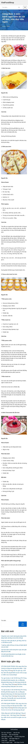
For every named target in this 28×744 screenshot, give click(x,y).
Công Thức (4, 740)
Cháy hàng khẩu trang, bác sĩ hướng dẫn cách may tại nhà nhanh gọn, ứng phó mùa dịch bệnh (13, 698)
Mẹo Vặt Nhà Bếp (13, 734)
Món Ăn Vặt (17, 732)
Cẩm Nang (4, 734)
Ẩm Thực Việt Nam (6, 732)
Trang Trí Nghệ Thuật (6, 742)
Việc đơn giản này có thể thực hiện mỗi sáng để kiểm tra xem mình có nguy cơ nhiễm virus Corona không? (14, 672)
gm (5, 26)
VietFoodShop (14, 729)
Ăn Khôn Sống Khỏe (19, 736)
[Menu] (25, 7)
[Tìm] (19, 7)
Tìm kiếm (3, 620)
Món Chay (12, 740)
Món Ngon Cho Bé (19, 742)
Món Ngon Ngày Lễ (14, 738)
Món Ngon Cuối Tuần (6, 736)
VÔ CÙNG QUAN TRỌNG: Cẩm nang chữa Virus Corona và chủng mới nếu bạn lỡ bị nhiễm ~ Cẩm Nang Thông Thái (14, 668)
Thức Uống (4, 738)
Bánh (8, 26)
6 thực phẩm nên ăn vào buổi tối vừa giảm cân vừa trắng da (13, 717)
